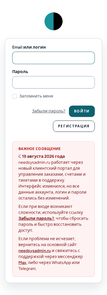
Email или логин (29, 47)
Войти (82, 111)
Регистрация (74, 126)
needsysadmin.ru (34, 250)
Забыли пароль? (48, 111)
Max (22, 262)
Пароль (20, 71)
